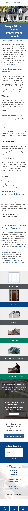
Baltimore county (12, 260)
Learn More (14, 413)
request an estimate (19, 246)
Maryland (7, 40)
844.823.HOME (14, 470)
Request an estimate (7, 64)
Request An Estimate (14, 436)
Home (2, 40)
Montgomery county (12, 262)
